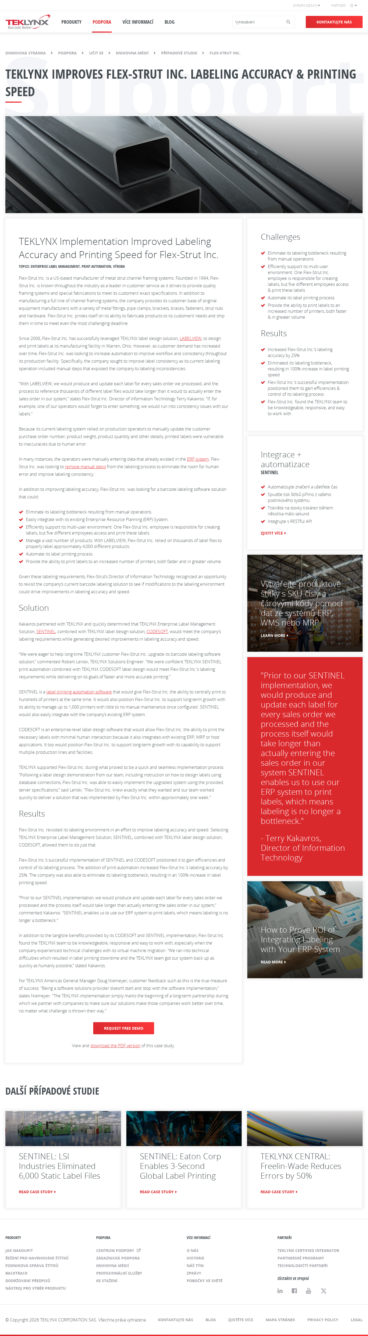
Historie (195, 1258)
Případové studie (179, 52)
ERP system (198, 459)
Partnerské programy (300, 1258)
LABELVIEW (191, 338)
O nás (193, 1250)
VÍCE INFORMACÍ (138, 22)
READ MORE (272, 961)
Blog (211, 1319)
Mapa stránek (280, 1319)
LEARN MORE (273, 635)
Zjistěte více (240, 1319)
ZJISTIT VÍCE (272, 533)
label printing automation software (79, 692)
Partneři (338, 5)
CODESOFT (157, 631)
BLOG (170, 22)
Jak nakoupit (19, 1250)
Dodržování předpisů (27, 1280)
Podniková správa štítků (31, 1265)
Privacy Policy (322, 1319)
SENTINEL (45, 631)
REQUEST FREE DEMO (123, 1028)
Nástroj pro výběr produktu (35, 1288)
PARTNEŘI (284, 1237)
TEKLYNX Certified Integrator (308, 1250)
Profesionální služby (119, 1273)
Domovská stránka (25, 52)
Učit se (96, 52)
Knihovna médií (132, 52)
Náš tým (195, 1265)
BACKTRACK (16, 1273)
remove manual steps (85, 467)
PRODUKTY (71, 22)
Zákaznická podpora (118, 1258)
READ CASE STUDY (36, 1191)
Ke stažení (106, 1280)
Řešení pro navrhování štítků (37, 1258)
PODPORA (102, 22)
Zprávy (194, 1273)
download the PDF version (115, 1046)
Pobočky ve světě (205, 1280)
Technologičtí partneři (302, 1265)
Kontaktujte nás (334, 22)
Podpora (67, 52)
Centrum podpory (115, 1250)
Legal (357, 1319)
